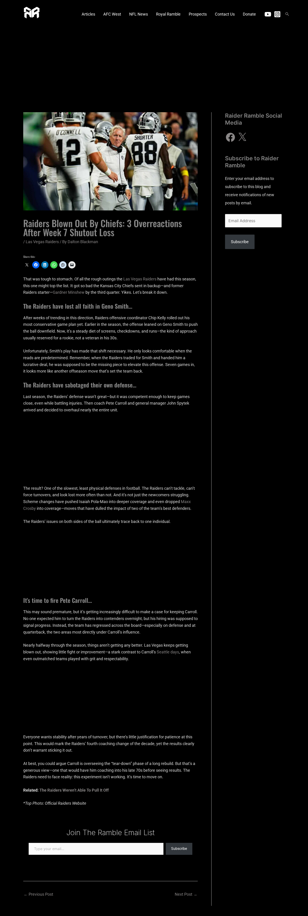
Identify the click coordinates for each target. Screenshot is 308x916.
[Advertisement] (154, 62)
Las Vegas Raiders (42, 241)
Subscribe (179, 848)
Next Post (186, 894)
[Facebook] (230, 137)
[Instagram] (277, 14)
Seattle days (168, 652)
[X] (242, 137)
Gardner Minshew (69, 292)
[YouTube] (267, 14)
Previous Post (38, 894)
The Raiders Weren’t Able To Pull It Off (74, 790)
